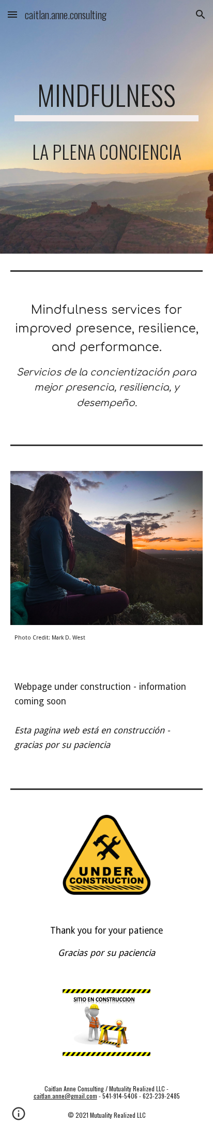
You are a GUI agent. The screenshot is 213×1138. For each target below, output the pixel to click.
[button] (12, 14)
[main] (106, 127)
